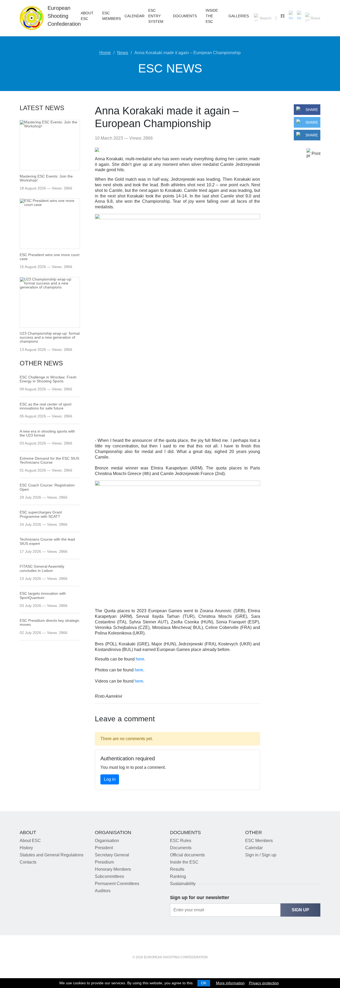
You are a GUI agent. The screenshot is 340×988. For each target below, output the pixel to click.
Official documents (187, 855)
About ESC (30, 840)
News (122, 52)
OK (203, 983)
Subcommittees (109, 876)
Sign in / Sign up (260, 855)
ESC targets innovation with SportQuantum (43, 595)
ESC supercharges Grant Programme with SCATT (41, 514)
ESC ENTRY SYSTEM (155, 16)
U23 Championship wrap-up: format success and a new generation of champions (50, 337)
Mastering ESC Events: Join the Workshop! (46, 178)
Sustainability (183, 883)
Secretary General (112, 855)
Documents (181, 847)
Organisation (107, 840)
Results (177, 869)
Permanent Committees (117, 883)
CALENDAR (134, 16)
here (140, 659)
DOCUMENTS (185, 16)
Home (105, 52)
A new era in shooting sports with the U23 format (47, 433)
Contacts (28, 862)
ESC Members (259, 840)
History (26, 847)
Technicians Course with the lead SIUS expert (47, 541)
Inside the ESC (212, 16)
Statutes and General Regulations (51, 855)
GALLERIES (238, 16)
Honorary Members (113, 869)
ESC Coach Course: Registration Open (47, 487)
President (104, 847)
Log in (110, 779)
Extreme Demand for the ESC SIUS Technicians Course (49, 460)
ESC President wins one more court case (49, 257)
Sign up (300, 910)
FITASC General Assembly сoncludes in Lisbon (42, 568)
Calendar (254, 847)
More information (230, 983)
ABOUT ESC (87, 16)
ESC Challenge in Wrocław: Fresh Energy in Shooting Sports (48, 379)
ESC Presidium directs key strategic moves (49, 623)
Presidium (104, 862)
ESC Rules (180, 840)
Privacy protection (264, 983)
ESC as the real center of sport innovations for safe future (45, 406)
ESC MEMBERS (111, 16)
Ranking (178, 876)
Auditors (102, 890)
